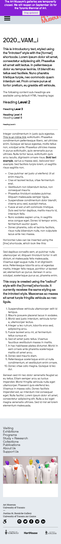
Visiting (8, 428)
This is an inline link (14, 137)
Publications (11, 445)
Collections (11, 441)
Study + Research (15, 438)
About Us (9, 448)
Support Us (11, 451)
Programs (10, 435)
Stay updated (31, 13)
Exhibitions (11, 431)
